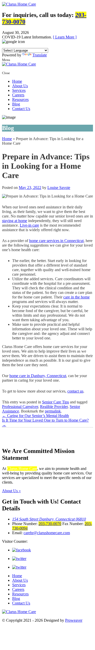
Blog (16, 104)
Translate (39, 55)
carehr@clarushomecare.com (47, 533)
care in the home (76, 297)
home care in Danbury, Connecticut (37, 376)
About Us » (11, 491)
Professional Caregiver (20, 406)
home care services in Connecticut (56, 241)
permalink (53, 411)
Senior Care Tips (55, 402)
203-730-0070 (50, 524)
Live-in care (29, 225)
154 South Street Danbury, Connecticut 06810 (49, 519)
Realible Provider (54, 406)
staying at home (14, 221)
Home (17, 81)
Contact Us (21, 108)
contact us (75, 391)
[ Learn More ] (65, 37)
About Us (20, 86)
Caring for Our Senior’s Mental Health (35, 416)
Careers (18, 95)
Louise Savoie (58, 187)
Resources (20, 99)
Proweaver (73, 620)
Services (19, 90)
